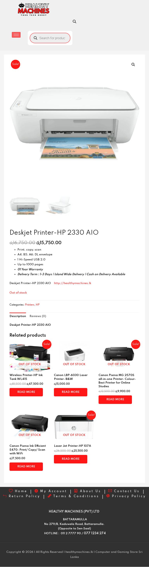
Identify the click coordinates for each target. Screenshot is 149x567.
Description (18, 316)
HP (38, 304)
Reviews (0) (37, 316)
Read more (26, 392)
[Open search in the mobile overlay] (74, 21)
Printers (29, 304)
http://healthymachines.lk (72, 283)
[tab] (18, 316)
